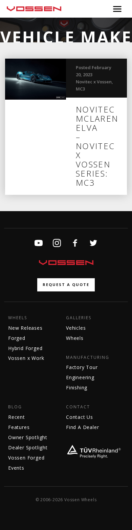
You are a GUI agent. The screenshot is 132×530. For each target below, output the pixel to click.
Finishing (76, 387)
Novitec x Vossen (94, 82)
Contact (78, 407)
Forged (16, 338)
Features (18, 427)
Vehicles (76, 328)
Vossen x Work (26, 358)
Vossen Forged (26, 457)
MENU (117, 9)
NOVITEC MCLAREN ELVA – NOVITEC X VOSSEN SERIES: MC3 (97, 146)
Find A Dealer (82, 427)
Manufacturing (87, 357)
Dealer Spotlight (28, 447)
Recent (16, 417)
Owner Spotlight (27, 437)
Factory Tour (82, 367)
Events (16, 468)
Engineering (80, 377)
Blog (15, 407)
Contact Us (79, 417)
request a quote (66, 284)
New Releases (25, 328)
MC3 (80, 89)
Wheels (17, 318)
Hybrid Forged (25, 348)
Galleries (78, 318)
